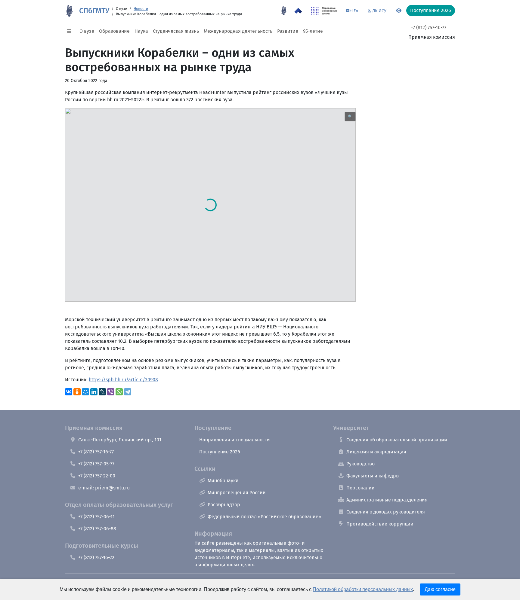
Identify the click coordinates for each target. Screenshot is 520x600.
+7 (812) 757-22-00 (96, 476)
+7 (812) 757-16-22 (96, 557)
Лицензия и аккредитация (376, 452)
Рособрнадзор (224, 504)
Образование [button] (114, 31)
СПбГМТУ (94, 11)
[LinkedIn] (94, 391)
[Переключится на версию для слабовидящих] (398, 11)
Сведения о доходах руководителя (385, 512)
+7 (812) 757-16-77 (428, 27)
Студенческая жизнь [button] (176, 31)
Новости (141, 9)
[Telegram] (127, 391)
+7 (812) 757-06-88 (97, 528)
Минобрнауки (223, 480)
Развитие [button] (287, 31)
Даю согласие (440, 589)
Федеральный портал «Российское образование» (264, 516)
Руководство (360, 464)
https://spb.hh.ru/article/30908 (123, 379)
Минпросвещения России (237, 492)
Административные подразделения (387, 500)
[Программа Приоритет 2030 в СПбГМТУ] (298, 11)
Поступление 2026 (219, 452)
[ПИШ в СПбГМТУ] (324, 11)
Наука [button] (141, 31)
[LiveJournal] (102, 391)
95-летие (313, 31)
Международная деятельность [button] (238, 31)
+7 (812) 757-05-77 (96, 464)
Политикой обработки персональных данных (363, 589)
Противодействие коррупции (379, 524)
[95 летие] (284, 11)
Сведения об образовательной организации (396, 440)
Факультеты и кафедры (373, 476)
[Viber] (110, 391)
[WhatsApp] (119, 391)
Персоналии (360, 488)
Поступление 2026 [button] (430, 10)
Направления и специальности (234, 440)
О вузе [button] (86, 31)
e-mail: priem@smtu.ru (104, 488)
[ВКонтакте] (68, 391)
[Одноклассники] (77, 391)
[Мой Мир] (85, 391)
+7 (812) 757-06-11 (96, 516)
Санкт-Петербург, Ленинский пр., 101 (119, 440)
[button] (71, 31)
